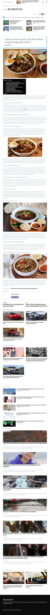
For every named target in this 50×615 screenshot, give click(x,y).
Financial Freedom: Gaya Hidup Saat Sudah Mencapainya (15, 22)
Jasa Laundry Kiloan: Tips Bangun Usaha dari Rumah (39, 21)
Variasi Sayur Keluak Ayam (10, 88)
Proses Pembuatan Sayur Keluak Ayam (12, 84)
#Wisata (33, 17)
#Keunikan (25, 17)
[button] (44, 570)
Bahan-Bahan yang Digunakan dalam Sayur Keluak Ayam (15, 83)
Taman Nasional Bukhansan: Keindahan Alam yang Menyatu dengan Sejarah (25, 443)
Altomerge (19, 609)
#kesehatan (37, 17)
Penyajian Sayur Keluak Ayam (11, 89)
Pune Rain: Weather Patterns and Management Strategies (19, 511)
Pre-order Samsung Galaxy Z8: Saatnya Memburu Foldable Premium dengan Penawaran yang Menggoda (30, 397)
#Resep (42, 17)
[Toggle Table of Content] (23, 80)
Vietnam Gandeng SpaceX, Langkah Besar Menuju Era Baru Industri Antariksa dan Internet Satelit (16, 28)
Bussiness (29, 582)
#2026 (18, 17)
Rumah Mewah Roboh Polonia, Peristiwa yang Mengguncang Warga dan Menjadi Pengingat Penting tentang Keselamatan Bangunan (36, 359)
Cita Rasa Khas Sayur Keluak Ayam (12, 85)
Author (6, 93)
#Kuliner (29, 17)
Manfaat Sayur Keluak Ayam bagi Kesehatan (13, 90)
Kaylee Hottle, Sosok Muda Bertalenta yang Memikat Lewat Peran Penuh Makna (13, 359)
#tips (21, 17)
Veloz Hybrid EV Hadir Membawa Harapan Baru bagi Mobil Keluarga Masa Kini (13, 377)
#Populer (14, 17)
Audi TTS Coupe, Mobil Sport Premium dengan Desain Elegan (35, 323)
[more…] (31, 448)
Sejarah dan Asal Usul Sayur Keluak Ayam (13, 82)
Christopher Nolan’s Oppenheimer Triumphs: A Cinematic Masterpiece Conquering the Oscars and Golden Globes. (23, 557)
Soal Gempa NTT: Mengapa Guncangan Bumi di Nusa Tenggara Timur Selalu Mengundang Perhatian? (39, 28)
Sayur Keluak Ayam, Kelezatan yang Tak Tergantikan (14, 91)
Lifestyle (6, 582)
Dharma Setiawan (8, 45)
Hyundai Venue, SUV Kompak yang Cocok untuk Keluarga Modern (12, 339)
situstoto (25, 109)
